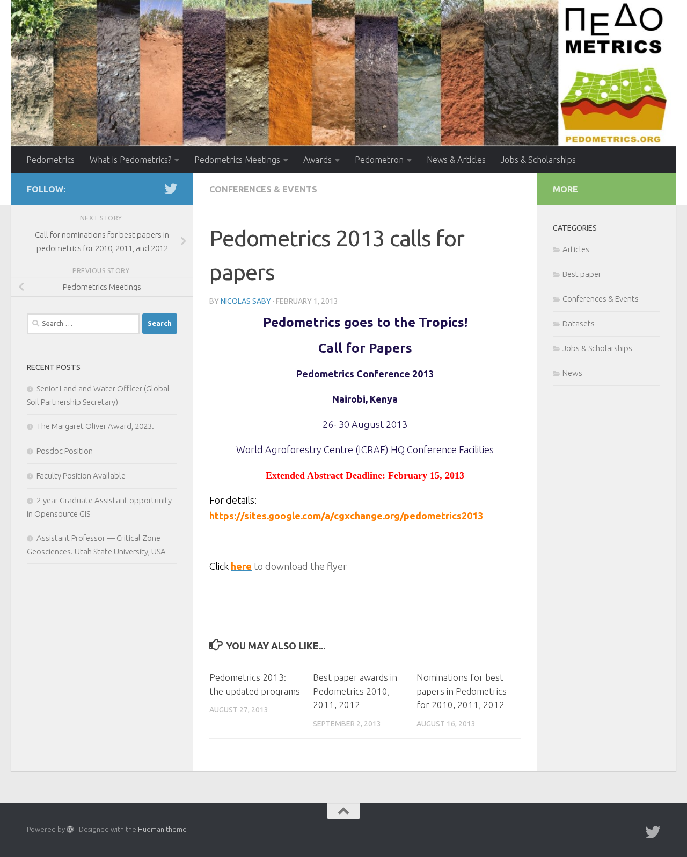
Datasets (578, 323)
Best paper (581, 273)
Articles (575, 249)
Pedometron (379, 160)
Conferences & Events (263, 189)
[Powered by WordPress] (70, 829)
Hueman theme (162, 829)
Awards (317, 160)
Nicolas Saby (246, 301)
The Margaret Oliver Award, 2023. (95, 426)
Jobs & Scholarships (538, 160)
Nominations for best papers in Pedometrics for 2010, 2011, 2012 (461, 691)
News (572, 372)
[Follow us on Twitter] (170, 188)
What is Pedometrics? (130, 160)
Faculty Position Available (81, 475)
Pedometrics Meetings (237, 160)
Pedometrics (50, 160)
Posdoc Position (64, 450)
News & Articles (456, 160)
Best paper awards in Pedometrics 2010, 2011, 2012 (355, 691)
